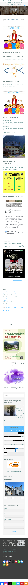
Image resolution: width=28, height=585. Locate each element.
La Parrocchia (14, 19)
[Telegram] (21, 561)
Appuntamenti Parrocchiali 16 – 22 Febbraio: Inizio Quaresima (14, 388)
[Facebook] (4, 561)
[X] (13, 561)
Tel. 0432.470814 (8, 556)
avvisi (11, 307)
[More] (7, 564)
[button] (14, 71)
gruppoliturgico (22, 307)
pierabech (8, 307)
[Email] (4, 564)
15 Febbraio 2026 (14, 386)
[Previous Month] (5, 427)
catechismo (15, 307)
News (9, 19)
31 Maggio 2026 (14, 362)
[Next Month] (22, 427)
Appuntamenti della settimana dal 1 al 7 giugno (14, 364)
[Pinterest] (16, 561)
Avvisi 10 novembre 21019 (7, 299)
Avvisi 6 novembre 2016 (18, 292)
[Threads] (10, 561)
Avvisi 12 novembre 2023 (7, 292)
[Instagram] (7, 561)
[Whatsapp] (19, 561)
